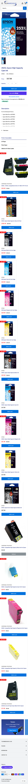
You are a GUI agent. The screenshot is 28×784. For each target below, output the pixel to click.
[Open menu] (2, 3)
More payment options (14, 96)
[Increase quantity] (15, 83)
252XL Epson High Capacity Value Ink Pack (11, 221)
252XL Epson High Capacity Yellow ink (10, 472)
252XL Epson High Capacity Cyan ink (9, 405)
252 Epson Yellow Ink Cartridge (8, 340)
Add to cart (14, 88)
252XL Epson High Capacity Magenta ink (10, 439)
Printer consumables (6, 138)
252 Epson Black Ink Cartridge (8, 250)
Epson (2, 73)
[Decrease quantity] (8, 83)
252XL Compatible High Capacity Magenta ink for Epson (14, 628)
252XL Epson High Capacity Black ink (10, 372)
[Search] (25, 8)
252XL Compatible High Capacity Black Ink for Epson (13, 547)
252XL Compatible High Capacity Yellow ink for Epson (13, 668)
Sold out (14, 554)
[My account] (22, 3)
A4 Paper (3, 141)
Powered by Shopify (5, 781)
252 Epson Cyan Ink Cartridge (8, 279)
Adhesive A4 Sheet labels (7, 148)
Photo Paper (4, 145)
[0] (25, 3)
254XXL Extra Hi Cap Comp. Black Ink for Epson (12, 705)
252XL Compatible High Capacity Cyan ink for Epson (13, 586)
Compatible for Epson (6, 545)
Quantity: (3, 83)
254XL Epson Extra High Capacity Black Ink (11, 507)
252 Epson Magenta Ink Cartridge (9, 310)
